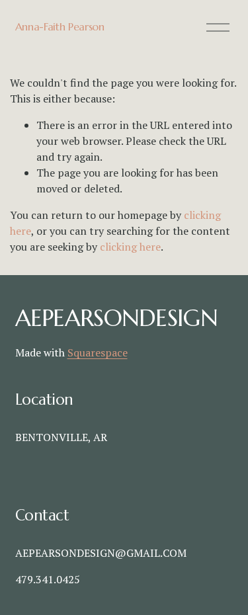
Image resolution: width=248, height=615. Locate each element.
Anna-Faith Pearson (59, 26)
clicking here (130, 246)
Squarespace (97, 352)
